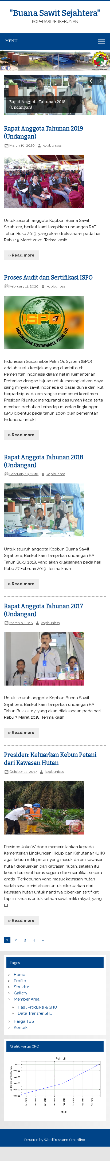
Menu (11, 40)
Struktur (21, 987)
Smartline (77, 1140)
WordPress (52, 1140)
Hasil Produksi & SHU (37, 1007)
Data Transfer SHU (35, 1013)
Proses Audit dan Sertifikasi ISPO (48, 277)
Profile (20, 980)
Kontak (21, 1027)
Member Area (27, 999)
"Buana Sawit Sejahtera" (55, 13)
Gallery (20, 993)
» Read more (21, 255)
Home (19, 974)
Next (100, 81)
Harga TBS (24, 1021)
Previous (92, 81)
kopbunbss (52, 145)
